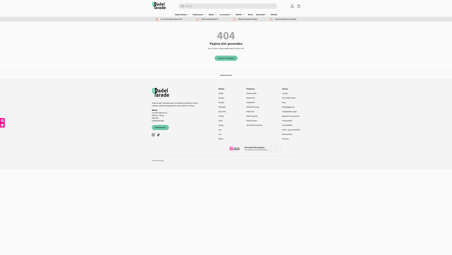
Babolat (221, 98)
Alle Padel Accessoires (254, 125)
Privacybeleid (287, 120)
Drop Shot (222, 111)
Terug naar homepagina (226, 58)
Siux (220, 134)
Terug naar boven (226, 75)
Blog (284, 102)
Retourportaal (287, 134)
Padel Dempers (251, 120)
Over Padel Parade (288, 98)
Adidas (220, 93)
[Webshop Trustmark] (264, 148)
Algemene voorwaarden (290, 116)
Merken (239, 14)
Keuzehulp (260, 14)
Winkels (274, 14)
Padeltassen (198, 14)
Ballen (211, 14)
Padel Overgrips (252, 116)
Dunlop (221, 116)
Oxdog (220, 125)
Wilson (220, 139)
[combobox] (227, 6)
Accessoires (225, 14)
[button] (298, 6)
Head (220, 120)
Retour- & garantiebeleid (291, 130)
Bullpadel (222, 107)
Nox (219, 130)
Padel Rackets (181, 14)
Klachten (285, 139)
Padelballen (250, 102)
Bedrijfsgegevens (288, 107)
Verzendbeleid (287, 125)
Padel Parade (159, 161)
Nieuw (250, 14)
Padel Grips (250, 111)
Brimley (221, 102)
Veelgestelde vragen (289, 111)
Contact (285, 93)
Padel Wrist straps (252, 107)
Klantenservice (160, 127)
